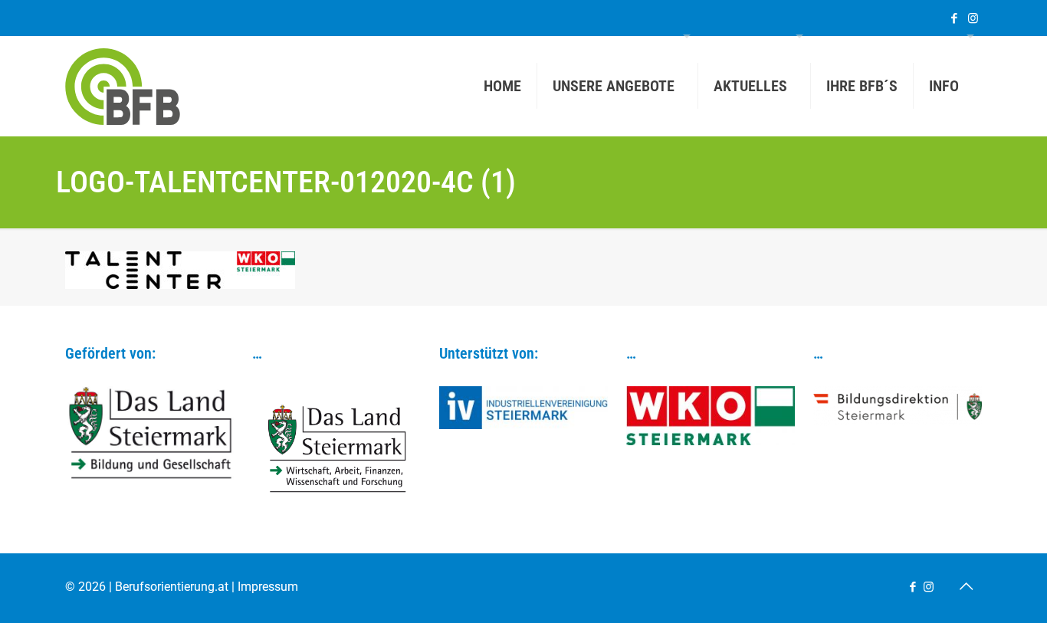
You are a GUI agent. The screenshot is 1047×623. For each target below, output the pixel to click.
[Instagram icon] (973, 18)
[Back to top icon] (966, 586)
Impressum (268, 586)
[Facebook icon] (954, 18)
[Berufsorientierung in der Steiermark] (122, 86)
